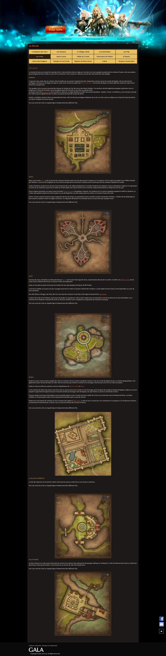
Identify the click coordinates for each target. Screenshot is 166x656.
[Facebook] (161, 619)
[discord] (161, 624)
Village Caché (125, 280)
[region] (55, 29)
